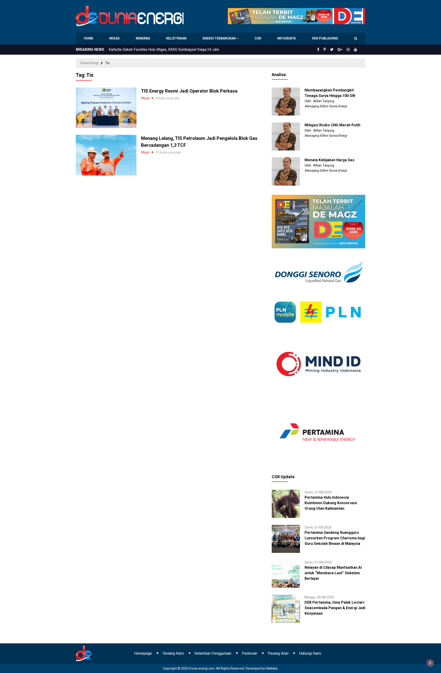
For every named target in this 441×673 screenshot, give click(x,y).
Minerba (144, 38)
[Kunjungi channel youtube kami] (356, 49)
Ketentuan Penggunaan (213, 653)
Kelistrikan (177, 38)
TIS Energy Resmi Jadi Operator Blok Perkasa (189, 91)
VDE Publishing (325, 38)
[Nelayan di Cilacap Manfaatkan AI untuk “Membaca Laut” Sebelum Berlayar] (286, 573)
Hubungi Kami (310, 653)
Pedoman (249, 653)
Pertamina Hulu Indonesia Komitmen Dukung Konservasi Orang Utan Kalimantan (172, 49)
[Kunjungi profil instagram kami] (350, 49)
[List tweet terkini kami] (336, 49)
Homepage (143, 653)
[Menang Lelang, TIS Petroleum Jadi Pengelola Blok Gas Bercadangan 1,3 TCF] (106, 155)
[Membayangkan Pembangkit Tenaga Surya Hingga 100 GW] (286, 101)
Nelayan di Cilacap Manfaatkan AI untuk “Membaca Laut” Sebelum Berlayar (333, 573)
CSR (258, 38)
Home (88, 38)
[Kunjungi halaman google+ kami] (343, 49)
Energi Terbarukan (220, 38)
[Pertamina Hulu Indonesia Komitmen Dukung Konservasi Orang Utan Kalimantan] (286, 503)
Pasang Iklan (278, 653)
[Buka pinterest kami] (331, 49)
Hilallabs (272, 668)
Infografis (287, 38)
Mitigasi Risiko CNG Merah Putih (332, 125)
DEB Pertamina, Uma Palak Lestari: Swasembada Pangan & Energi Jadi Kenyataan (335, 608)
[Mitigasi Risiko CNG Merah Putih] (286, 136)
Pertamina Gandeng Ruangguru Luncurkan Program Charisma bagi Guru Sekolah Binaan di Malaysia (335, 538)
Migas (115, 38)
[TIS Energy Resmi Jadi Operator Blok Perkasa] (106, 107)
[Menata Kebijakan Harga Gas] (286, 171)
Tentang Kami (173, 653)
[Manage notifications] (430, 663)
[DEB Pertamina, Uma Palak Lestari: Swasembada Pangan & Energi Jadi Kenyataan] (286, 608)
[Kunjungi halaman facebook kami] (326, 49)
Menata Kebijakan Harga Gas (329, 160)
